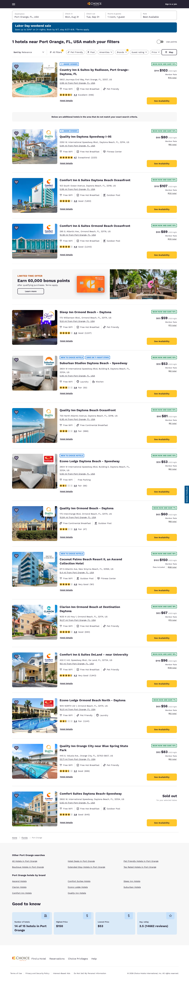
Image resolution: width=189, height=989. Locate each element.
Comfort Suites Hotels (79, 881)
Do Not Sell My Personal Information (90, 973)
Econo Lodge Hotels (78, 887)
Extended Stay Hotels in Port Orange (86, 867)
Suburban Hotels (132, 887)
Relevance (23, 52)
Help (94, 958)
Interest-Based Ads (61, 973)
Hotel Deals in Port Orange (81, 861)
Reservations (57, 958)
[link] (30, 291)
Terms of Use (16, 973)
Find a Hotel (38, 958)
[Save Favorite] (16, 67)
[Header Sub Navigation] (13, 4)
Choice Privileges (78, 958)
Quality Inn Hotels (77, 893)
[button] (187, 494)
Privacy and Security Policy (37, 973)
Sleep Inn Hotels (132, 881)
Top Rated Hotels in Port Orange (140, 867)
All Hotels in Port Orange (24, 861)
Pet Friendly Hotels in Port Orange (141, 861)
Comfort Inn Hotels (22, 893)
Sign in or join (171, 4)
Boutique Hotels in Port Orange (28, 867)
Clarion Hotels (19, 887)
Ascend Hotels (19, 881)
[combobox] (37, 15)
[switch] (160, 42)
